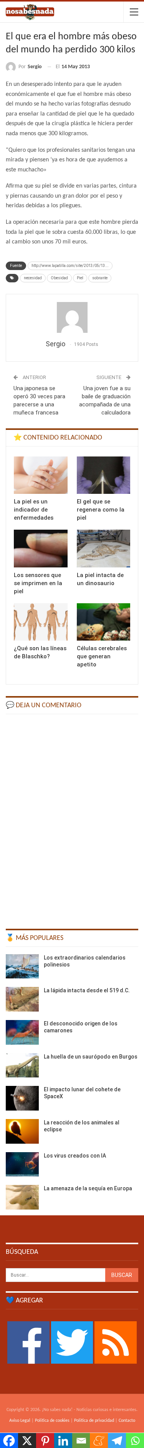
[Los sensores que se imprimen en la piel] (41, 548)
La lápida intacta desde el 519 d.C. (87, 990)
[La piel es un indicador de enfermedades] (41, 475)
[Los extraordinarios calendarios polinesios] (22, 966)
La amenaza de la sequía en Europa (88, 1188)
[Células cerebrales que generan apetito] (104, 622)
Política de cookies (52, 1420)
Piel (80, 278)
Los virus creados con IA (75, 1156)
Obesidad (59, 278)
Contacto (127, 1420)
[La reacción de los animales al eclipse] (22, 1131)
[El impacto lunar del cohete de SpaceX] (22, 1098)
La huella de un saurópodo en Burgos (90, 1057)
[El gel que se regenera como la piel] (104, 475)
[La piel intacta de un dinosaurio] (104, 548)
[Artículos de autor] (72, 317)
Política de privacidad (94, 1420)
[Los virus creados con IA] (22, 1164)
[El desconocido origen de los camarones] (22, 1032)
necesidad (33, 278)
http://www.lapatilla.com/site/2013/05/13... (70, 265)
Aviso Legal (19, 1420)
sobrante (100, 278)
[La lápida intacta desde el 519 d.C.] (22, 999)
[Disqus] (72, 817)
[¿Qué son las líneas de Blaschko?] (41, 622)
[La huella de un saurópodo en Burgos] (22, 1065)
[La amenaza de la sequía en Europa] (22, 1197)
